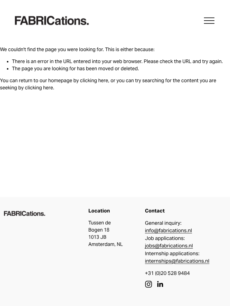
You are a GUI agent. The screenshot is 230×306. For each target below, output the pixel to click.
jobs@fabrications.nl (169, 245)
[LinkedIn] (160, 284)
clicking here (94, 80)
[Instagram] (148, 284)
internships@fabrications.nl (177, 261)
